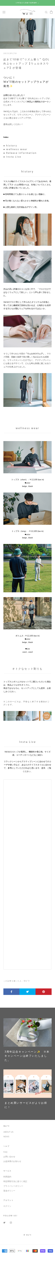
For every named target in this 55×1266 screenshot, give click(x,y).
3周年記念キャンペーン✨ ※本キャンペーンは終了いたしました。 (27, 1056)
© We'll (27, 1235)
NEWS (6, 1136)
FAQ (5, 1152)
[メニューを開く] (4, 12)
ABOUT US (8, 1132)
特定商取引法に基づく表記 (15, 1181)
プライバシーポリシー (13, 1186)
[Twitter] (4, 1222)
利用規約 (7, 1176)
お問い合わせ (9, 1156)
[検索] (46, 12)
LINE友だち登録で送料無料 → (27, 3)
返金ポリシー (9, 1190)
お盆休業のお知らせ (12, 1161)
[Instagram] (11, 1222)
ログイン (7, 1206)
